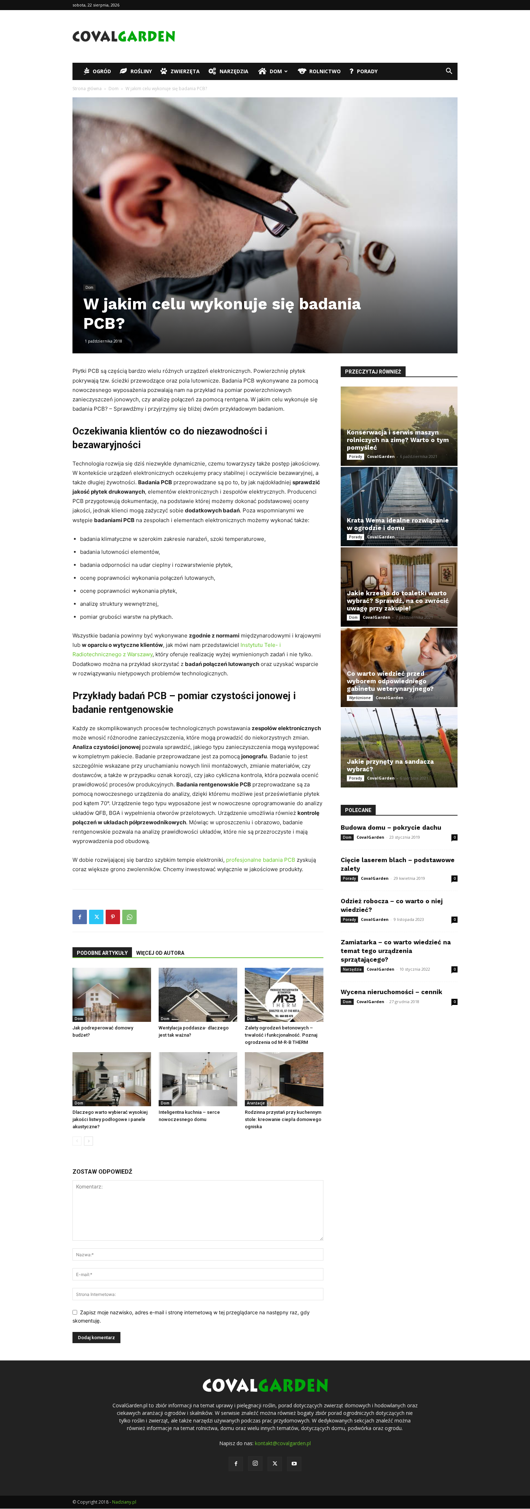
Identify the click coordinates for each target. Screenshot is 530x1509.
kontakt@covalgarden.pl (283, 1443)
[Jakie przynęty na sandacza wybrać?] (399, 747)
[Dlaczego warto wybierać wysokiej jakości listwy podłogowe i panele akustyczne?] (111, 1079)
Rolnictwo (325, 71)
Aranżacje (256, 1103)
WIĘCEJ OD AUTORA (160, 953)
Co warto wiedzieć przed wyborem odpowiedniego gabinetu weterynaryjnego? (390, 681)
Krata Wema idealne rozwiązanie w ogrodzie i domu (398, 524)
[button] (449, 72)
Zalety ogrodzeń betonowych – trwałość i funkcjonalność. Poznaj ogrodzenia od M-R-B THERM (281, 1035)
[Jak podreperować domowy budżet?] (111, 995)
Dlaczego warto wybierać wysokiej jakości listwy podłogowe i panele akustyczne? (109, 1119)
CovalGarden (381, 456)
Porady (367, 71)
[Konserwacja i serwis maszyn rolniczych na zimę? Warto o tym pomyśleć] (399, 426)
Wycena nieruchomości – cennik (391, 992)
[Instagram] (255, 1463)
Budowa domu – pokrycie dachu (391, 827)
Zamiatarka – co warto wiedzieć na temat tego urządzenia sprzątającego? (396, 951)
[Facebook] (79, 917)
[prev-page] (76, 1141)
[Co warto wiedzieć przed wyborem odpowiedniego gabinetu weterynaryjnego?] (399, 667)
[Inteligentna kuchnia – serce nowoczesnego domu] (198, 1079)
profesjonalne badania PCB (260, 859)
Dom (276, 71)
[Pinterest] (113, 917)
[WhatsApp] (129, 917)
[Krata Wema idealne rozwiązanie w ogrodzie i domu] (399, 506)
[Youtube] (294, 1464)
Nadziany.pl (124, 1502)
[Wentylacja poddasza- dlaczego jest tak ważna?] (198, 995)
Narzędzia (234, 71)
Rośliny (141, 71)
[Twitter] (96, 917)
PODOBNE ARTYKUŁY (102, 953)
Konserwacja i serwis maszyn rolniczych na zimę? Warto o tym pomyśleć (398, 440)
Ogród (102, 71)
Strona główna (87, 88)
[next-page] (88, 1141)
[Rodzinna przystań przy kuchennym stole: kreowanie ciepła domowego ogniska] (284, 1079)
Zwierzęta (185, 71)
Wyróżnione (360, 697)
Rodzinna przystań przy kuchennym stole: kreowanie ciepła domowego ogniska (283, 1119)
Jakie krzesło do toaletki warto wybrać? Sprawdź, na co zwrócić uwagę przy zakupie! (398, 601)
